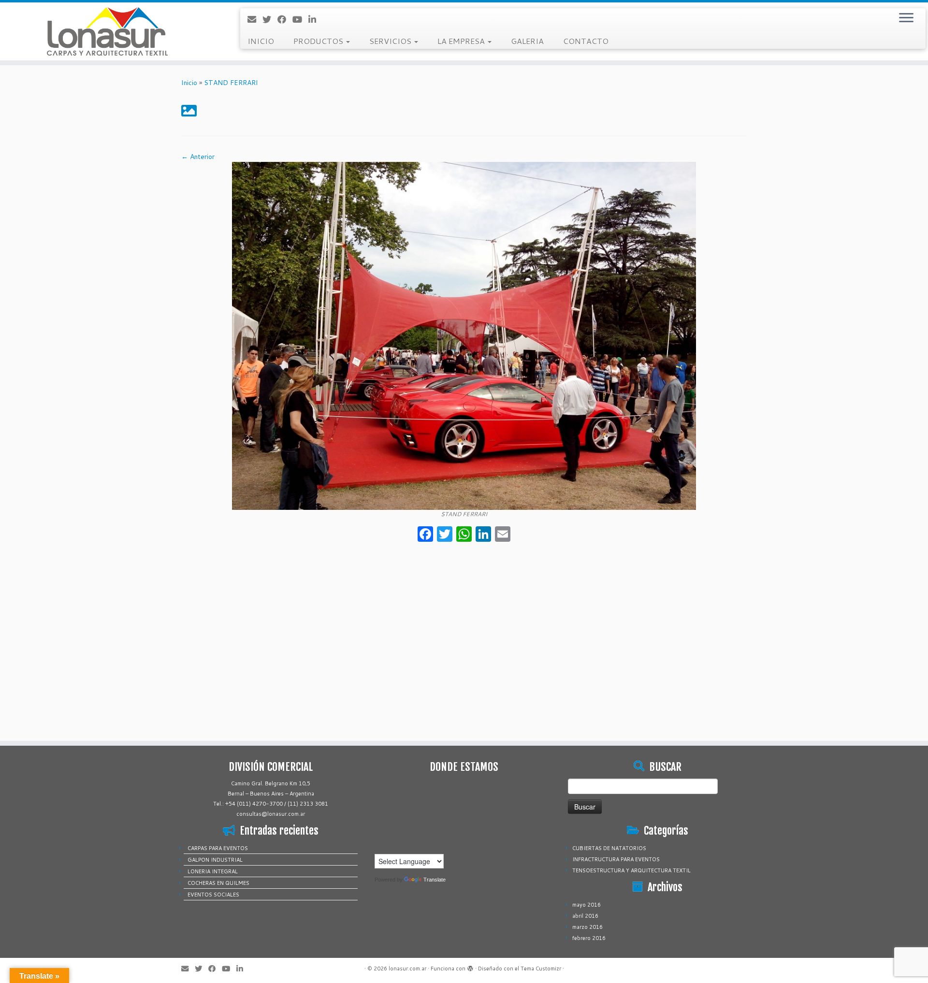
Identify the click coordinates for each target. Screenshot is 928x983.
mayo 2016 (586, 905)
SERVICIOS (391, 40)
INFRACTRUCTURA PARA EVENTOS (616, 859)
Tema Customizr (541, 968)
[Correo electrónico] (254, 19)
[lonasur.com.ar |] (107, 31)
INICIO (260, 40)
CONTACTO (586, 40)
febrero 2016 (589, 938)
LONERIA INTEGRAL (213, 871)
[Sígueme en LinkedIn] (315, 19)
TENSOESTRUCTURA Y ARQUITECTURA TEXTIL (631, 870)
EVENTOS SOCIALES (213, 894)
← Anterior (198, 156)
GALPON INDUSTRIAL (215, 860)
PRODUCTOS (319, 40)
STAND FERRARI (231, 82)
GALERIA (527, 40)
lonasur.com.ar (407, 968)
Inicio (189, 82)
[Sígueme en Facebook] (284, 19)
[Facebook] (425, 535)
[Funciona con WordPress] (470, 966)
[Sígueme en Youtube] (300, 19)
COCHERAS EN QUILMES (218, 883)
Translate (434, 879)
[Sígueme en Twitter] (269, 19)
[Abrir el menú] (906, 18)
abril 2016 (585, 916)
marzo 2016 (587, 927)
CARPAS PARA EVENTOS (218, 848)
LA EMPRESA (462, 40)
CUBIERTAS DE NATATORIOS (609, 848)
